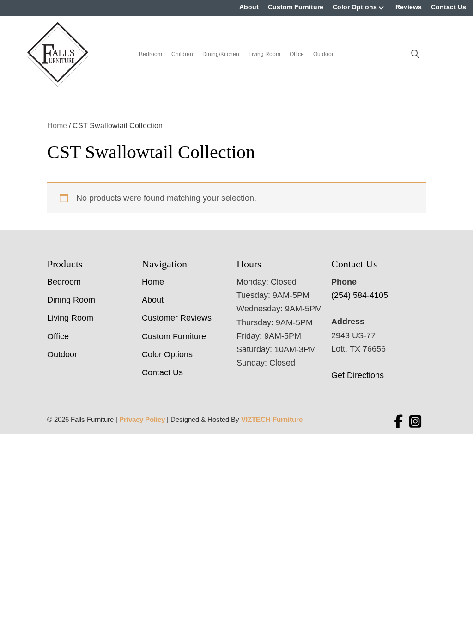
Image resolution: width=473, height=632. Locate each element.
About (249, 7)
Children (182, 54)
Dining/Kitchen (220, 54)
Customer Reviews (177, 317)
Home (57, 126)
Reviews (408, 7)
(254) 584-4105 (359, 295)
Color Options (355, 7)
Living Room (264, 54)
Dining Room (71, 299)
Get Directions (357, 375)
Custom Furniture (295, 7)
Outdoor (323, 54)
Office (297, 54)
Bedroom (150, 54)
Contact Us (448, 7)
